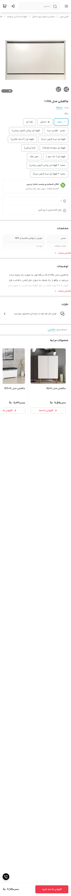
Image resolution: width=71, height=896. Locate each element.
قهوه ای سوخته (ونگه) (54, 147)
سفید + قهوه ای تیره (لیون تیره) (49, 173)
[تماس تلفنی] (6, 876)
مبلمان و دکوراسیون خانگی (43, 16)
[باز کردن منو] (65, 6)
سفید (59, 121)
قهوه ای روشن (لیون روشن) (26, 130)
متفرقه (59, 107)
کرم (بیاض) (29, 147)
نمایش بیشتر (64, 253)
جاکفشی (51, 329)
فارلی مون (64, 16)
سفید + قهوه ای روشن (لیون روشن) (47, 165)
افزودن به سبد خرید (52, 889)
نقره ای (29, 121)
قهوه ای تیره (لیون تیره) (53, 139)
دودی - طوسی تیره (56, 130)
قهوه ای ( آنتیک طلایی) (22, 139)
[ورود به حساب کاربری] (13, 6)
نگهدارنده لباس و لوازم (17, 16)
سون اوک (34, 156)
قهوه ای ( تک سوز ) (55, 156)
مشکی (43, 121)
